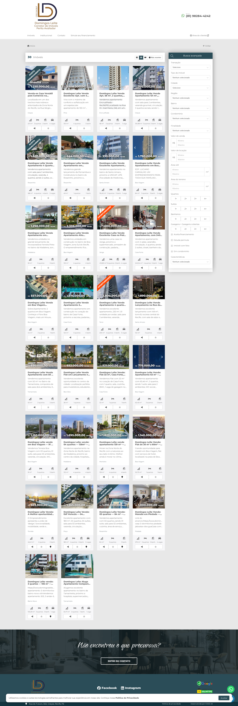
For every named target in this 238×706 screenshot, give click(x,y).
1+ (176, 198)
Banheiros (175, 214)
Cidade (174, 83)
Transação (175, 62)
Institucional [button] (46, 35)
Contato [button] (61, 35)
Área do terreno (178, 179)
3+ (195, 198)
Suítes (174, 204)
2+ (186, 198)
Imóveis (31, 35)
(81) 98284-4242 (198, 16)
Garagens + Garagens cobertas (185, 224)
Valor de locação (179, 150)
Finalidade (176, 126)
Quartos (174, 194)
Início (32, 46)
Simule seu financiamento (83, 35)
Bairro (174, 103)
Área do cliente (199, 35)
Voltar (208, 46)
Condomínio (177, 114)
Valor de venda (178, 136)
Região (174, 93)
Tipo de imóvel (178, 73)
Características (178, 257)
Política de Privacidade (127, 698)
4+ (205, 198)
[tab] (191, 56)
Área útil (175, 165)
